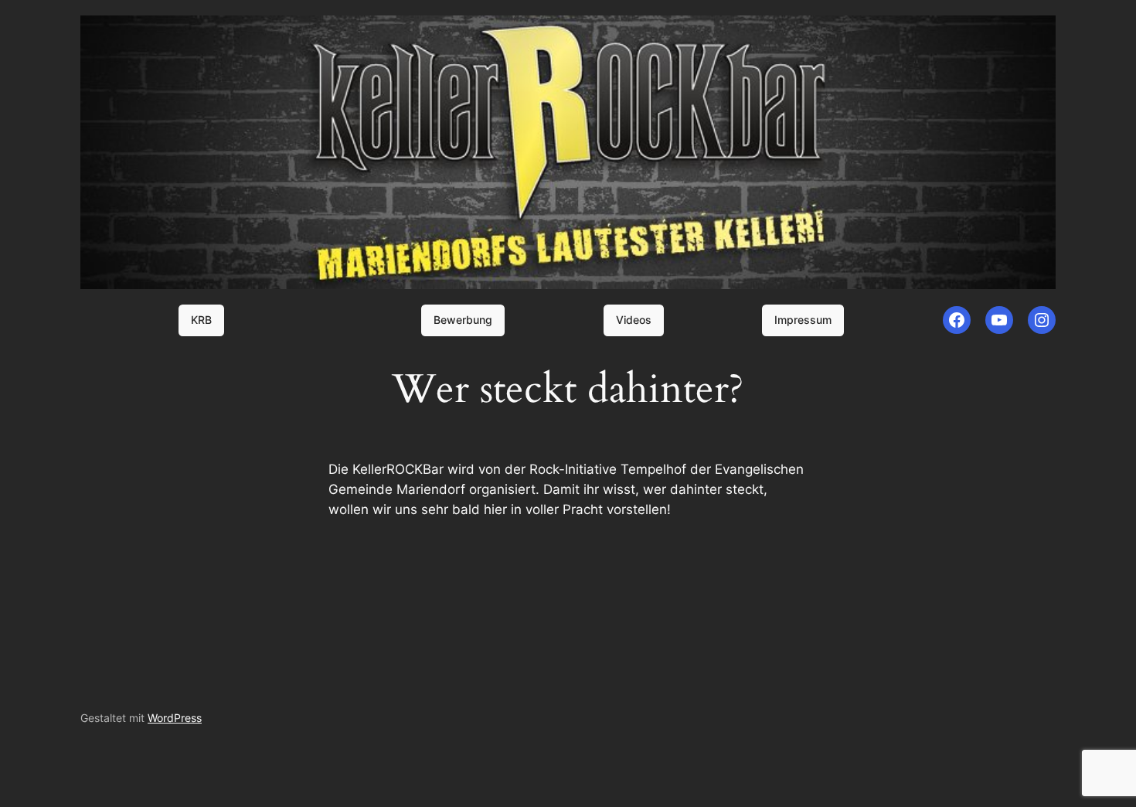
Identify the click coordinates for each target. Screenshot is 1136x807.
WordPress (175, 717)
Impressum (803, 319)
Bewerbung (463, 319)
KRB (201, 319)
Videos (633, 319)
